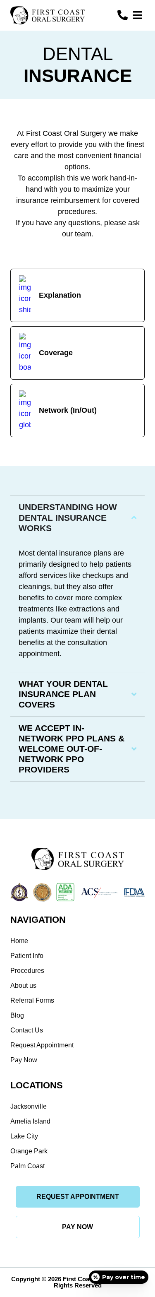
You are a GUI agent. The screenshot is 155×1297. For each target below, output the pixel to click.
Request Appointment (42, 1045)
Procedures (27, 970)
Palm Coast (27, 1165)
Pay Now (23, 1060)
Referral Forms (32, 1000)
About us (23, 985)
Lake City (24, 1136)
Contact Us (26, 1030)
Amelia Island (30, 1121)
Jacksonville (28, 1106)
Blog (17, 1015)
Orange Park (29, 1151)
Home (19, 940)
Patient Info (26, 955)
